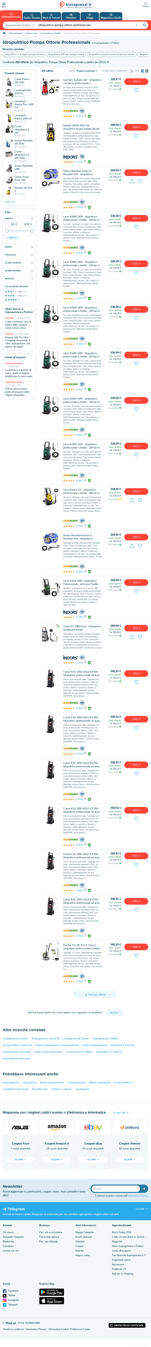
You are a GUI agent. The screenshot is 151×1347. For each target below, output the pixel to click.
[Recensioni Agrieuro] (69, 116)
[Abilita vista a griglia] (146, 71)
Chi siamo (8, 1232)
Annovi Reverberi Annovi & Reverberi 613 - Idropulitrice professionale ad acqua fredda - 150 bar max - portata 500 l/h (82, 173)
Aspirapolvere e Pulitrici (50, 33)
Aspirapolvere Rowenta (17, 1051)
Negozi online (83, 1255)
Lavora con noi (10, 1250)
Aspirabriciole (40, 1089)
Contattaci (8, 1246)
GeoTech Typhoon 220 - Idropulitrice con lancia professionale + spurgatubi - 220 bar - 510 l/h (82, 82)
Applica (12, 237)
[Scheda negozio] (70, 110)
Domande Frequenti (13, 1237)
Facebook (13, 1290)
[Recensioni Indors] (69, 162)
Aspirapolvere (11, 1082)
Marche (79, 1250)
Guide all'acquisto (121, 1250)
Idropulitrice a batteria (109, 1051)
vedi (135, 81)
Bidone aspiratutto (99, 1082)
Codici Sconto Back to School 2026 (131, 1237)
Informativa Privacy (137, 1195)
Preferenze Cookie (80, 1329)
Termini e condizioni (13, 1329)
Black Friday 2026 (121, 1232)
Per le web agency (49, 1237)
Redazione (8, 1241)
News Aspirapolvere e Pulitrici (128, 1246)
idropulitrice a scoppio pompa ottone (24, 54)
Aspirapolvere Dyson (15, 1038)
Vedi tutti (10, 201)
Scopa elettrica (123, 1082)
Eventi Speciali (84, 1237)
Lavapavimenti (76, 1082)
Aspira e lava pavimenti (48, 1051)
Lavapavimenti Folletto (79, 1051)
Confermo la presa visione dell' (121, 1195)
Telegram (12, 1304)
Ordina (71, 71)
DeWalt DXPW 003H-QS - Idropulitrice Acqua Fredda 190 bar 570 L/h (81, 127)
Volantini (80, 1241)
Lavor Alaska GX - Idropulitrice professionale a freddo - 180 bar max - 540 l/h (82, 491)
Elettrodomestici (16, 33)
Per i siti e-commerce (50, 1232)
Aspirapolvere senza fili (45, 1038)
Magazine (117, 1241)
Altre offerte (132, 181)
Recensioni (118, 1264)
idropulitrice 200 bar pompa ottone (66, 54)
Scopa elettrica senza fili (17, 1045)
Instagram (13, 1300)
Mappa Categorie (85, 1232)
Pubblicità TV (119, 1269)
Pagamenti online (121, 1260)
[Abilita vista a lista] (142, 71)
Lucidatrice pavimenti (15, 1089)
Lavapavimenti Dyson (76, 1038)
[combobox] (19, 25)
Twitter (11, 1295)
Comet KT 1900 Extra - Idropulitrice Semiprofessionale (82, 628)
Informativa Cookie (58, 1329)
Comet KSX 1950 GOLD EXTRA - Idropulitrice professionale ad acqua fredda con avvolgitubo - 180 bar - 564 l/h (82, 673)
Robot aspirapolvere (52, 1082)
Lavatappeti (82, 1089)
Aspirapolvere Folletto (105, 1038)
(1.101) (79, 161)
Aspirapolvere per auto (16, 1058)
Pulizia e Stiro (32, 33)
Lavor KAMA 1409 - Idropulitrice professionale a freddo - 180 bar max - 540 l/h (82, 218)
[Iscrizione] (144, 1189)
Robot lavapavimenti (94, 1045)
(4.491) (79, 116)
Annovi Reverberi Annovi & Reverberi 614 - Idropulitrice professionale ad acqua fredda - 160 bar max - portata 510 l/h (82, 537)
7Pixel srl (10, 1323)
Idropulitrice (30, 1082)
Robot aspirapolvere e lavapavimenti (57, 1045)
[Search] (144, 25)
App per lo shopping (122, 1273)
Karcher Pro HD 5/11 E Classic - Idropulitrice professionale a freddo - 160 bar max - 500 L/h (82, 947)
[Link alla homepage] (4, 33)
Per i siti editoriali (48, 1241)
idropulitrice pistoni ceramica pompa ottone (111, 54)
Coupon (80, 1246)
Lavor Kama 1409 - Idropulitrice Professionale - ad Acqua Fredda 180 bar (80, 582)
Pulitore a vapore (61, 1089)
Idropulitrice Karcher (122, 1045)
